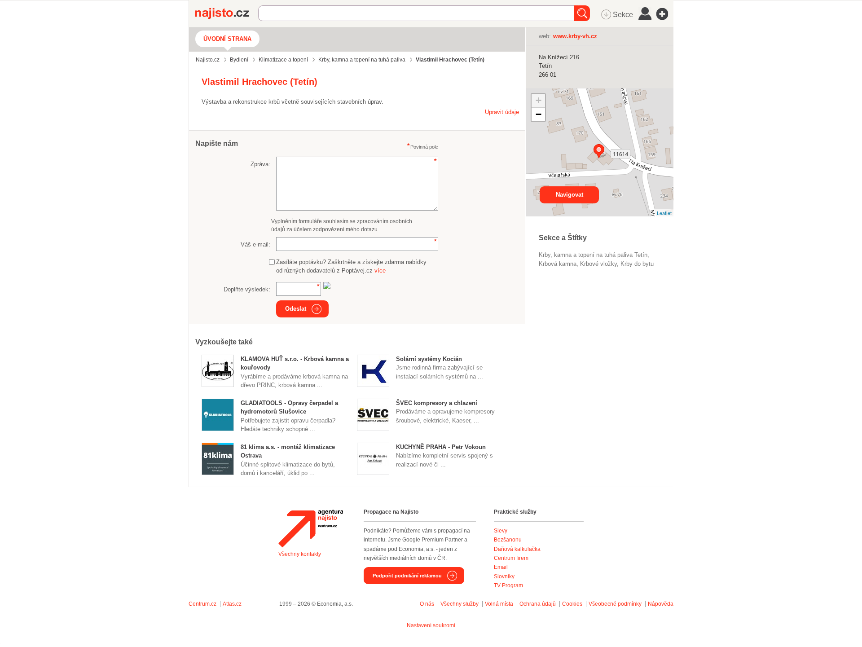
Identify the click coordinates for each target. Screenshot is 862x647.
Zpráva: (260, 164)
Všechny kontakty (299, 554)
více (380, 270)
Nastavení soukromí (431, 625)
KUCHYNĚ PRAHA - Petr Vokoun (441, 447)
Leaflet (664, 212)
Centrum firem (511, 558)
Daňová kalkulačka (517, 549)
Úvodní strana (227, 38)
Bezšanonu (508, 540)
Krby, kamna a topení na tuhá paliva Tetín (593, 254)
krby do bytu (637, 263)
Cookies (572, 604)
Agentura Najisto (310, 528)
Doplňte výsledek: (247, 289)
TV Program (508, 585)
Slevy (500, 531)
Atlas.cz (232, 604)
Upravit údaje (502, 112)
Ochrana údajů (537, 604)
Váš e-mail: (255, 244)
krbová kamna (557, 263)
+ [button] (538, 100)
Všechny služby (460, 604)
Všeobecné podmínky (615, 604)
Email (501, 567)
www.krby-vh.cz (575, 36)
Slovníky (504, 576)
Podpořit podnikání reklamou (407, 575)
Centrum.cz (202, 604)
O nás (427, 604)
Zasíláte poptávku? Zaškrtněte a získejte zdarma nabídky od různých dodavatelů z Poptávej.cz (351, 266)
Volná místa (499, 604)
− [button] (538, 114)
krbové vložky (598, 263)
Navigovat (569, 194)
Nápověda (660, 604)
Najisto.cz (226, 13)
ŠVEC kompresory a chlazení (436, 403)
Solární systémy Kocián (429, 359)
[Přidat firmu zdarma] (665, 14)
